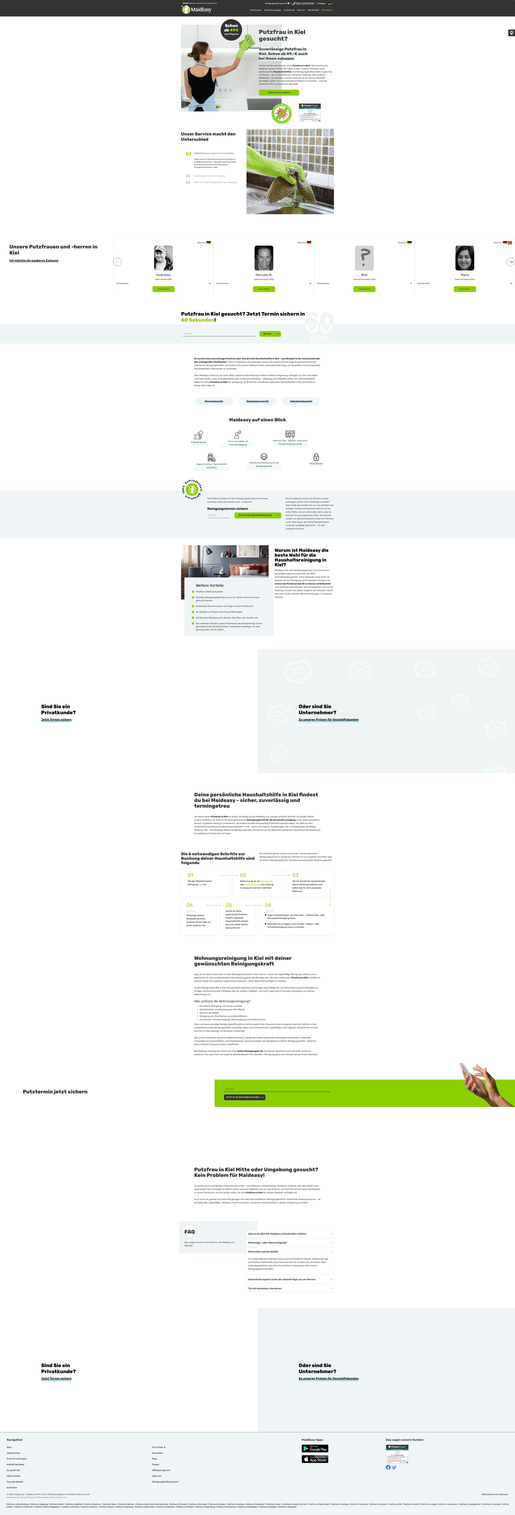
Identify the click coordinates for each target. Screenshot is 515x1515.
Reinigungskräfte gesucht (276, 3)
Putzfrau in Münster (89, 1507)
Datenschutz (492, 1494)
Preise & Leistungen (272, 10)
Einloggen (321, 3)
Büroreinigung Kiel (214, 401)
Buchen (267, 333)
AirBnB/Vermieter (16, 1464)
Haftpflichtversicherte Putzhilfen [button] (210, 153)
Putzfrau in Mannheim (23, 1507)
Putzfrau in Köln (395, 1504)
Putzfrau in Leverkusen (447, 1504)
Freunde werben (15, 1482)
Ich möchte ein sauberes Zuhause (33, 260)
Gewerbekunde (252, 884)
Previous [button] (117, 262)
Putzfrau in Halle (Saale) (319, 1504)
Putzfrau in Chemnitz (178, 1504)
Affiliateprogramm (161, 1470)
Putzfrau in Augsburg (39, 1504)
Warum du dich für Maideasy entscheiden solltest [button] (277, 1233)
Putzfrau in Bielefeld (73, 1504)
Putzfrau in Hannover (359, 1504)
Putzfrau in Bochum (92, 1504)
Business (192, 3)
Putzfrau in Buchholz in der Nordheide (152, 1504)
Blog (154, 1458)
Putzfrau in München (70, 1507)
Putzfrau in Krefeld (411, 1504)
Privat (185, 3)
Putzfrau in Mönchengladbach (47, 1507)
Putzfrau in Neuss (106, 1507)
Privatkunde (266, 881)
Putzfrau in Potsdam (185, 1507)
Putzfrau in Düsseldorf (255, 1504)
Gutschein (12, 1487)
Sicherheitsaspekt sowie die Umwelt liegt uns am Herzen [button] (281, 1279)
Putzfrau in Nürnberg (124, 1507)
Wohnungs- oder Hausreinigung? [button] (267, 1242)
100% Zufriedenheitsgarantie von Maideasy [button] (211, 182)
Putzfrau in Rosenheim (226, 1507)
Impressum (503, 1494)
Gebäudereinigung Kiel (301, 401)
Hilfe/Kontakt (313, 10)
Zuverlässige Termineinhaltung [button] (205, 175)
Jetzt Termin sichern (279, 92)
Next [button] (511, 262)
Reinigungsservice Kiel (257, 401)
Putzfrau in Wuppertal (287, 1507)
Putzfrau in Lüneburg (491, 1504)
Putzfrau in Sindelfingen (247, 1507)
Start (9, 1447)
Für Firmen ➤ (327, 10)
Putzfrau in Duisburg (235, 1504)
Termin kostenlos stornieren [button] (265, 1288)
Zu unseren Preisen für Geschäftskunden (329, 719)
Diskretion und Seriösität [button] (263, 1251)
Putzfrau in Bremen (126, 1504)
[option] (163, 266)
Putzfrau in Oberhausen (145, 1507)
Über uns (301, 10)
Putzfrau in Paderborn (165, 1507)
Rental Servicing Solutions (207, 3)
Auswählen (163, 289)
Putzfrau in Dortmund (198, 1504)
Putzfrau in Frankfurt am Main (294, 1504)
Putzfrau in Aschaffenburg (17, 1504)
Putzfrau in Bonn (109, 1504)
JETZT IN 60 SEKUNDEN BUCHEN (255, 515)
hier (201, 884)
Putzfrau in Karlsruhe (378, 1504)
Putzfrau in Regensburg (205, 1507)
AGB (483, 1494)
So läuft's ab (289, 10)
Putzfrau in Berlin (56, 1504)
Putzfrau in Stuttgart (268, 1507)
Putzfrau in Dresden (216, 1504)
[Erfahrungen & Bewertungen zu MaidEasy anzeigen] (310, 116)
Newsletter (157, 1453)
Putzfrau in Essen (273, 1504)
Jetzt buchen (256, 10)
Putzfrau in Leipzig (428, 1504)
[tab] (211, 153)
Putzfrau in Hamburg (339, 1504)
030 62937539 (304, 3)
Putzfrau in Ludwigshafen (470, 1504)
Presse (155, 1464)
